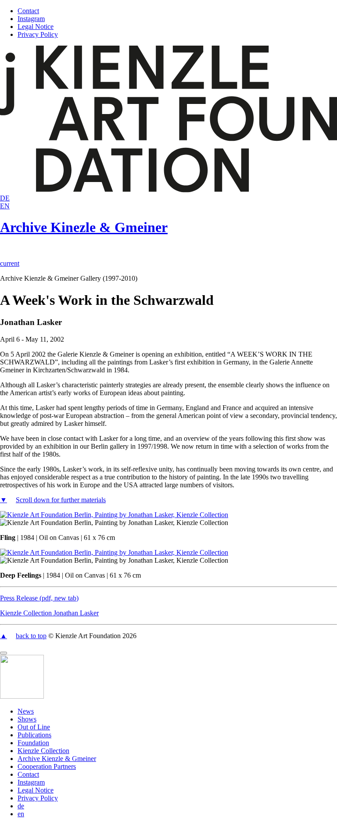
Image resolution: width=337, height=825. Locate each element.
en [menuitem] (21, 814)
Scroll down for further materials (61, 500)
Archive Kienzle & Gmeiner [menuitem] (57, 758)
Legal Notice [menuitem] (36, 790)
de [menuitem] (21, 806)
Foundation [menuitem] (33, 742)
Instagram (31, 18)
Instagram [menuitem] (31, 782)
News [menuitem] (26, 711)
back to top (31, 635)
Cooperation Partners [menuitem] (47, 766)
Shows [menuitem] (27, 719)
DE (5, 198)
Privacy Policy (38, 34)
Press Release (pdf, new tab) (39, 598)
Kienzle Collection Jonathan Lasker (49, 613)
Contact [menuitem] (28, 774)
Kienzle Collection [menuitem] (43, 750)
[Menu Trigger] (3, 653)
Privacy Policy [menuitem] (38, 798)
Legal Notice (36, 26)
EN (5, 206)
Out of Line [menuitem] (34, 727)
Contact (28, 10)
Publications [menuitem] (34, 735)
